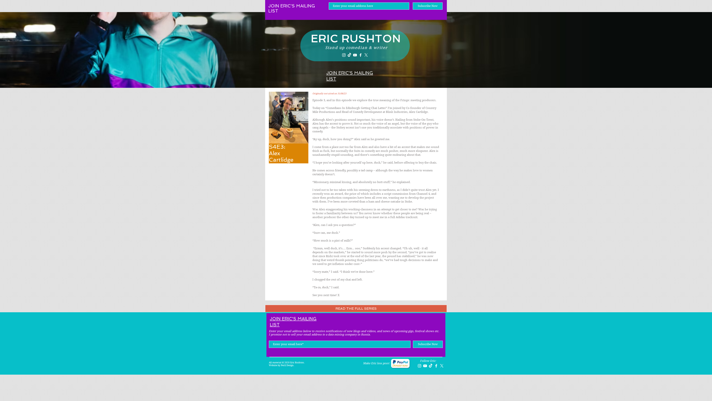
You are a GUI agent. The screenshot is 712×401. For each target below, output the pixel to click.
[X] (366, 55)
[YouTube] (355, 55)
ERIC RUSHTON (356, 38)
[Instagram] (344, 55)
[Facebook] (360, 55)
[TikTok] (349, 55)
